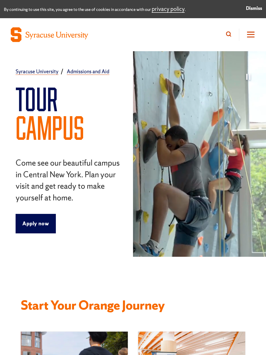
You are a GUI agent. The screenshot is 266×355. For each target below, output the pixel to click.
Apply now (35, 223)
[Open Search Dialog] (230, 35)
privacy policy (168, 9)
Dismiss (254, 8)
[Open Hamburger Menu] (247, 35)
